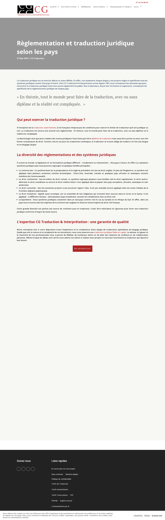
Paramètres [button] (138, 515)
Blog (136, 7)
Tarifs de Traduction (60, 484)
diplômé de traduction (101, 138)
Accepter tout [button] (157, 515)
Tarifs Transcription (60, 495)
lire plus (22, 363)
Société (53, 7)
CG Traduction (37, 58)
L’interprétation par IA (60, 506)
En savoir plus (82, 248)
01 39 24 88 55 (142, 2)
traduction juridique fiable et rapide (110, 232)
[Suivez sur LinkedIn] (28, 469)
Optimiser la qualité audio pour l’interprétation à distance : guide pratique (52, 351)
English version (66, 501)
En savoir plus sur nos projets (63, 469)
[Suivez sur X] (23, 469)
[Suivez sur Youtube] (33, 469)
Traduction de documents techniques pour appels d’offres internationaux (52, 409)
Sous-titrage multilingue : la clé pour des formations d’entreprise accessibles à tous (57, 380)
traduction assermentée (45, 127)
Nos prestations (69, 7)
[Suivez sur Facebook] (19, 469)
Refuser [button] (147, 515)
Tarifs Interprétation (60, 490)
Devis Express (99, 7)
